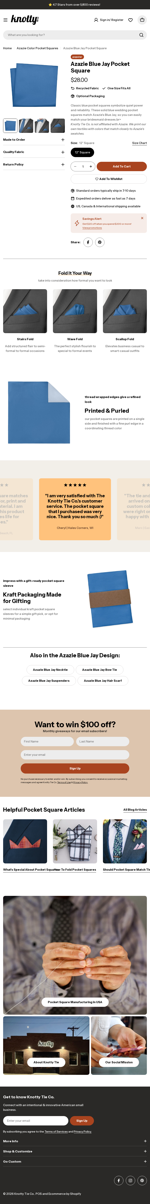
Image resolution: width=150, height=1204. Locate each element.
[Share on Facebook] (88, 242)
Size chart (139, 143)
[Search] (141, 35)
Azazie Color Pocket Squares (37, 48)
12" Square (82, 152)
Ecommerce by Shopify (64, 1194)
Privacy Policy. (83, 1131)
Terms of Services (56, 1131)
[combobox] (75, 35)
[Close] (142, 218)
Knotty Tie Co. (24, 1194)
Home (7, 48)
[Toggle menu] (5, 20)
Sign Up (75, 768)
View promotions (92, 227)
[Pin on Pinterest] (99, 242)
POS (39, 1194)
